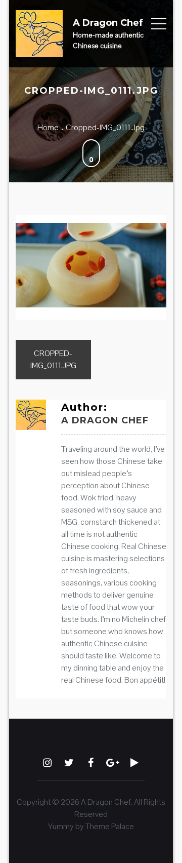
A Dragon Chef (108, 22)
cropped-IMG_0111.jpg (53, 359)
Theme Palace (109, 826)
